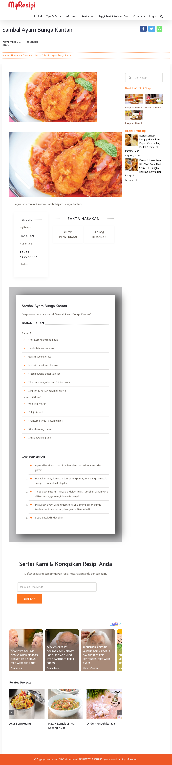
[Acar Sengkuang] (27, 704)
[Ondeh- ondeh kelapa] (104, 704)
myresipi (32, 41)
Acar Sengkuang (20, 723)
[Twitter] (151, 29)
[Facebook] (143, 29)
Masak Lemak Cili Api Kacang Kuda (61, 725)
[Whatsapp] (159, 29)
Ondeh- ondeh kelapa (101, 723)
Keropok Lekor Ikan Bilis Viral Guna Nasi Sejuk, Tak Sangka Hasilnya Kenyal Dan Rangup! (143, 168)
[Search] (161, 16)
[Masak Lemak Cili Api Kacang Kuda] (65, 704)
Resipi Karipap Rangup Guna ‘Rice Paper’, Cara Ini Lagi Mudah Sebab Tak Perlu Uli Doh (143, 143)
